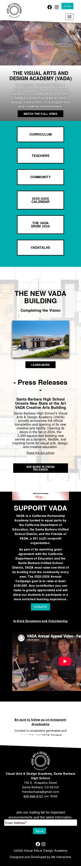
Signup (39, 831)
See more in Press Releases (40, 468)
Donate (67, 6)
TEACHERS (41, 155)
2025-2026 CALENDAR (40, 200)
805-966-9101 (34, 796)
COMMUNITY (40, 177)
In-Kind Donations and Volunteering (40, 621)
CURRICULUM (40, 134)
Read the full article (40, 453)
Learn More (40, 365)
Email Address (15, 822)
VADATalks (40, 247)
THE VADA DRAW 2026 (40, 224)
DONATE (40, 607)
